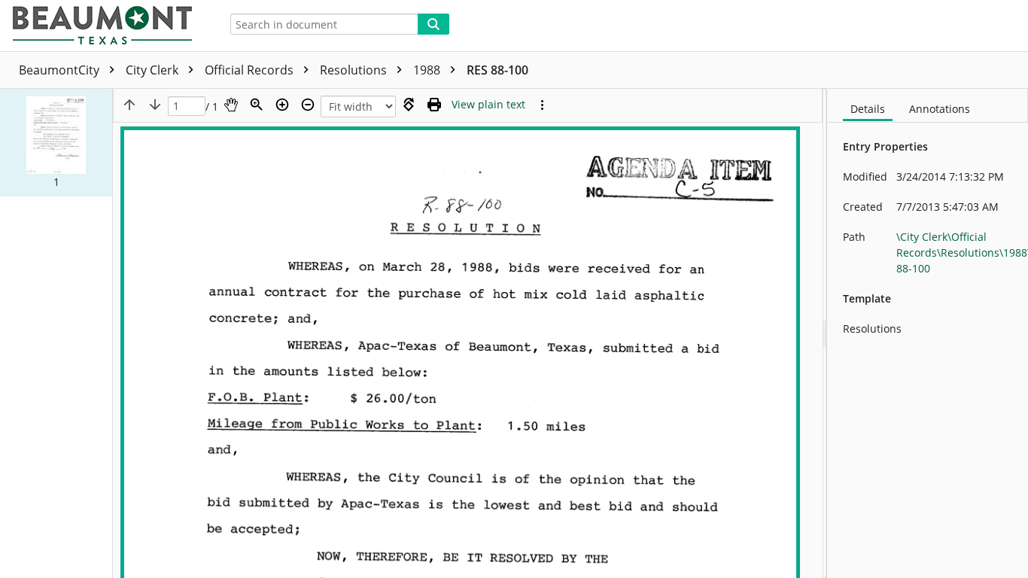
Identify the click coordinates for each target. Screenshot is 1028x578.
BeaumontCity (60, 70)
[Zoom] (256, 104)
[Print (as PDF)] (434, 104)
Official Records (251, 70)
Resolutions (355, 70)
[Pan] (231, 104)
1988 (428, 70)
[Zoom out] (308, 104)
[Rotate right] (408, 104)
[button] (56, 142)
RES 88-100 (497, 70)
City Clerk (153, 70)
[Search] (433, 24)
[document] (927, 333)
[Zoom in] (282, 104)
